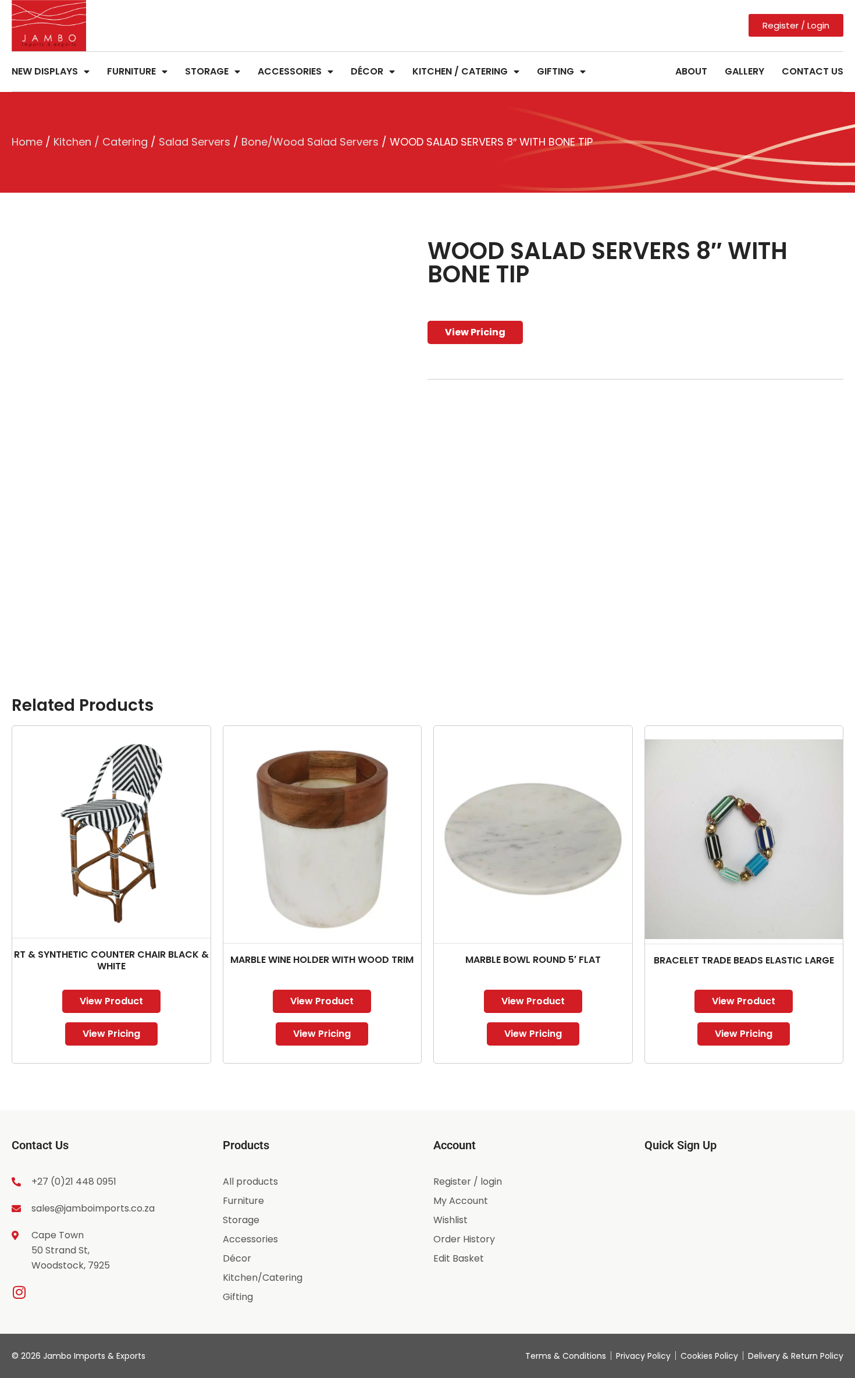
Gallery (744, 71)
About (691, 71)
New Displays (45, 71)
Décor (367, 71)
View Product (111, 1001)
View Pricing (475, 332)
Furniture (131, 71)
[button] (396, 259)
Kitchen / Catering (460, 71)
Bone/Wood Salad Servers (310, 141)
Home (27, 141)
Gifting (555, 71)
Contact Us (812, 71)
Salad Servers (194, 141)
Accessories (290, 71)
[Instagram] (19, 1292)
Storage (207, 71)
